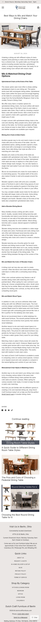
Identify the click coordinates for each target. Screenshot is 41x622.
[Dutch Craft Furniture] (20, 7)
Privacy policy (20, 574)
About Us (20, 558)
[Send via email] (9, 410)
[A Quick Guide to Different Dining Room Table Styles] (20, 433)
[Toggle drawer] (3, 7)
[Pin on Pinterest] (5, 410)
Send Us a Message (20, 617)
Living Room (20, 597)
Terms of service (20, 577)
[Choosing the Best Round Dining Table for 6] (20, 498)
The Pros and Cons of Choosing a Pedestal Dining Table (18, 478)
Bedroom (20, 590)
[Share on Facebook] (2, 410)
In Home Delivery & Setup (20, 564)
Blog (20, 567)
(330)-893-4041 (23, 614)
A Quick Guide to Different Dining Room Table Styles (18, 448)
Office (20, 594)
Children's (20, 600)
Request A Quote (20, 561)
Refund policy (20, 571)
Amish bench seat (8, 394)
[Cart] (38, 7)
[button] (12, 410)
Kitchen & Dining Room (20, 587)
